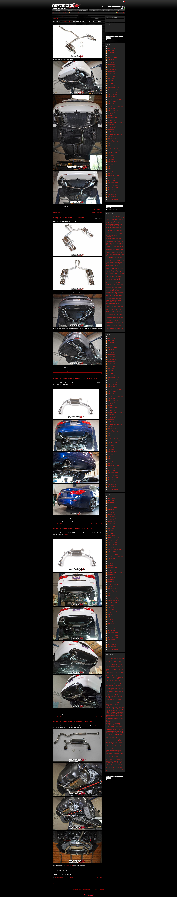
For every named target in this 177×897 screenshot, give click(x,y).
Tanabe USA (56, 18)
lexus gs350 (116, 257)
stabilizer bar (113, 290)
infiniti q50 (118, 249)
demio (117, 233)
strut (119, 292)
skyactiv (116, 285)
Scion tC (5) (110, 169)
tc (116, 319)
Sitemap (102, 889)
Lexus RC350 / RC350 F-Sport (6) (114, 134)
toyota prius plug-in (116, 322)
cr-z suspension (109, 233)
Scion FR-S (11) (110, 162)
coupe (116, 232)
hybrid (111, 246)
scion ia (114, 284)
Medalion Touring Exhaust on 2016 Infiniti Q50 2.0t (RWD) (73, 528)
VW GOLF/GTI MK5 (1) (112, 198)
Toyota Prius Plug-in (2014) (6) (114, 191)
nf (119, 270)
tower (111, 320)
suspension (115, 300)
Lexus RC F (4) (110, 131)
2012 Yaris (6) (110, 50)
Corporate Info (77, 889)
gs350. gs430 (112, 243)
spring (116, 287)
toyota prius (109, 322)
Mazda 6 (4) (110, 140)
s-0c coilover (118, 282)
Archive (59, 12)
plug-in (121, 274)
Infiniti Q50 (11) (111, 97)
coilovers (119, 230)
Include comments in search (112, 40)
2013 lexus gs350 (109, 217)
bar (110, 228)
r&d (117, 279)
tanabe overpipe (113, 309)
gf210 (118, 241)
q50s (122, 278)
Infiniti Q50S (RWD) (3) (112, 101)
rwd (67, 521)
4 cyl (76, 209)
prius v (113, 276)
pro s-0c (119, 276)
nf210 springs (113, 271)
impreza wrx (108, 249)
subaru (56, 877)
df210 (120, 233)
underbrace (108, 325)
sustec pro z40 (109, 303)
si (113, 285)
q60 (107, 279)
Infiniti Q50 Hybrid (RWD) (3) (114, 99)
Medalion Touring (71, 725)
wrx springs (112, 328)
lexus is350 (116, 260)
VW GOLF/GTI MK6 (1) (112, 199)
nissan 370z (110, 273)
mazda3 (116, 266)
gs (58, 371)
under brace (120, 323)
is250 (119, 252)
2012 (111, 216)
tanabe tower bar (112, 319)
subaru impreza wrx (118, 296)
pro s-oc (113, 278)
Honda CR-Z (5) (110, 80)
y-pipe (122, 328)
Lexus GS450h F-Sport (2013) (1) (114, 122)
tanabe (56, 209)
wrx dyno (110, 327)
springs (115, 289)
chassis (108, 230)
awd (121, 227)
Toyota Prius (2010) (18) (112, 184)
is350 (122, 252)
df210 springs (109, 235)
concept (107, 232)
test (118, 319)
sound (107, 287)
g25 (107, 240)
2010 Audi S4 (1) (111, 47)
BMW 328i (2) (110, 62)
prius (107, 276)
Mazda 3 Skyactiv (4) (112, 138)
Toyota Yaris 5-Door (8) (112, 196)
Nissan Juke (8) (110, 157)
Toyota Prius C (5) (111, 189)
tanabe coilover (118, 305)
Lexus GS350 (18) (111, 120)
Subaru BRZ (99, 877)
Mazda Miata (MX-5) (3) (112, 141)
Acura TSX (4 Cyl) (98, 209)
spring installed (109, 289)
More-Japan (108, 28)
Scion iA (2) (110, 164)
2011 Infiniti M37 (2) (112, 48)
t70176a (82, 521)
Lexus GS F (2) (110, 119)
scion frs (111, 284)
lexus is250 (120, 259)
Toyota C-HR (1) (111, 180)
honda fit (108, 246)
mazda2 (113, 266)
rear (113, 281)
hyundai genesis (117, 246)
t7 (72, 877)
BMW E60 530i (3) (111, 66)
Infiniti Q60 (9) (110, 103)
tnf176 (120, 319)
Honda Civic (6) (110, 78)
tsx (73, 209)
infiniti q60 (111, 251)
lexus (56, 371)
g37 (109, 240)
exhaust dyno (114, 236)
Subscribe (73, 12)
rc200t (107, 281)
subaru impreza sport (110, 296)
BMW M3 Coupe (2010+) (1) (113, 75)
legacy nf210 (110, 255)
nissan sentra (121, 273)
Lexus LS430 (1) (111, 127)
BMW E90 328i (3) (111, 68)
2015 (116, 222)
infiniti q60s (116, 251)
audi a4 (117, 227)
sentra (111, 285)
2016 (107, 225)
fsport (115, 238)
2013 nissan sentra (117, 217)
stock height (114, 292)
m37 (119, 263)
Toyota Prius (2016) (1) (112, 187)
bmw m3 (114, 228)
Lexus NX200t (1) (111, 129)
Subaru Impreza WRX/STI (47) (114, 175)
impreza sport (120, 247)
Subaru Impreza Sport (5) (112, 173)
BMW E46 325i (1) (111, 64)
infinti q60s (111, 252)
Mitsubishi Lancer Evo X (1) (113, 150)
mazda (107, 265)
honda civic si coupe (113, 244)
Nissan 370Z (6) (110, 154)
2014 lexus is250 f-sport (118, 219)
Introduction (108, 19)
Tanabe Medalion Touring (67, 21)
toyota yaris (112, 323)
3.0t (61, 521)
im (122, 246)
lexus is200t (114, 259)
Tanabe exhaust (96, 725)
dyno (117, 235)
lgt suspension (115, 263)
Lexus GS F (99, 371)
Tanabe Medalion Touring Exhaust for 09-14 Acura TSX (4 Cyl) (74, 17)
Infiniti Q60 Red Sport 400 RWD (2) (115, 106)
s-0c (115, 282)
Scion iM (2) (110, 166)
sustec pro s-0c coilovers (117, 301)
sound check (111, 287)
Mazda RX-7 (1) (110, 143)
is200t (117, 252)
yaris (119, 328)
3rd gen (115, 225)
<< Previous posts (55, 883)
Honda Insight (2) (111, 85)
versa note (115, 325)
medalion (60, 209)
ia (120, 246)
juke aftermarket (118, 254)
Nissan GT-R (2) (110, 155)
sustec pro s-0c (109, 301)
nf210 (108, 271)
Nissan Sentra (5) (111, 159)
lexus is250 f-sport (110, 260)
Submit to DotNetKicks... (58, 212)
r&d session (113, 279)
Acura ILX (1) (110, 52)
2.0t (61, 714)
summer (111, 300)
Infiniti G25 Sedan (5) (112, 90)
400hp (64, 521)
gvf (116, 243)
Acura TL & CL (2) (111, 54)
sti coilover (120, 290)
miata (107, 270)
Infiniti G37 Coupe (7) (112, 94)
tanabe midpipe (113, 308)
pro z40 (116, 278)
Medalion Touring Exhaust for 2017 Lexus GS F (69, 217)
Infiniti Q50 (99, 521)
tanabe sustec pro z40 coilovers (116, 314)
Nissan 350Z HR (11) (112, 152)
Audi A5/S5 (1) (110, 61)
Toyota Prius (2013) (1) (112, 185)
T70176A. (71, 384)
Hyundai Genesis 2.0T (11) (113, 87)
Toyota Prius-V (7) (111, 192)
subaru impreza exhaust (117, 295)
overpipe (117, 274)
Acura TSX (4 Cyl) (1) (112, 57)
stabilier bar (120, 289)
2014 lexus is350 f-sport (111, 221)
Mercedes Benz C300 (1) (112, 148)
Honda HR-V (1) (111, 83)
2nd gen (110, 225)
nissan (118, 271)
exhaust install (120, 236)
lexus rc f (117, 262)
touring (64, 209)
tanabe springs (115, 311)
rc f (120, 279)
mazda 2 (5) (110, 136)
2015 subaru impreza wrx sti (116, 224)
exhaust (68, 209)
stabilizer (108, 290)
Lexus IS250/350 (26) (112, 126)
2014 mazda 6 (119, 221)
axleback (108, 228)
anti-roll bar (108, 227)
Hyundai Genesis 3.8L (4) (113, 89)
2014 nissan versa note (110, 222)
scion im (118, 284)
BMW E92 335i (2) (111, 73)
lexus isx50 (112, 262)
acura (71, 209)
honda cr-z (120, 244)
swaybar (118, 303)
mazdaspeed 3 (121, 266)
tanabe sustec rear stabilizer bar (112, 316)
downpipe (114, 235)
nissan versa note (109, 274)
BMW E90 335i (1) (111, 69)
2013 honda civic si (119, 216)
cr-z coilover (120, 232)
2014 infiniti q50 (109, 219)
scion (107, 284)
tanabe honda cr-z (109, 306)
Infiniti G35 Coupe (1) (112, 92)
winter (121, 325)
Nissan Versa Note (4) (112, 161)
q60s (109, 279)
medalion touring (117, 268)
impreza (108, 247)
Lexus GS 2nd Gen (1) (112, 117)
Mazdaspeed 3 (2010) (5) (112, 147)
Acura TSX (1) (110, 55)
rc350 (110, 281)
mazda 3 (114, 265)
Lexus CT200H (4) (111, 112)
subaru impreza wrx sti (110, 298)
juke (114, 254)
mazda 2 (111, 265)
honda (118, 243)
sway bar (114, 303)
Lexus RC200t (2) (111, 133)
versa (112, 325)
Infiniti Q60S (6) (111, 108)
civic (111, 230)
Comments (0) (99, 212)
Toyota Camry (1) (111, 178)
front (109, 238)
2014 (122, 218)
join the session (109, 254)
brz (59, 877)
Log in (78, 12)
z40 (107, 330)
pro (116, 276)
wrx (107, 327)
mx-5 (114, 270)
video (119, 325)
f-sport (119, 238)
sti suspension (109, 292)
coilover (115, 230)
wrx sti (116, 328)
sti (117, 290)
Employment (86, 889)
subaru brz (121, 293)
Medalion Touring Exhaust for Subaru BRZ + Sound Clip (72, 721)
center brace (120, 228)
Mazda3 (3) (109, 145)
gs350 (107, 243)
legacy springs (116, 255)
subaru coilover (109, 295)
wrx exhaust (115, 327)
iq (114, 252)
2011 (109, 216)
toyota (120, 320)
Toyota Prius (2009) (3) (112, 182)
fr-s (113, 238)
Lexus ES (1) (110, 113)
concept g (112, 232)
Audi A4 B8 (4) (110, 59)
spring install (120, 287)
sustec (120, 300)
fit (106, 238)
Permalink (93, 212)
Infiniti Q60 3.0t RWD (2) (113, 104)
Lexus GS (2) (110, 115)
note (114, 274)
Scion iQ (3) (110, 168)
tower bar (115, 320)
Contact (65, 12)
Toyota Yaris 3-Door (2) (112, 194)
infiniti (56, 521)
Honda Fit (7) (110, 82)
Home (54, 12)
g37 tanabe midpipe (114, 240)
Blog (107, 30)
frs (111, 238)
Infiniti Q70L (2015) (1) (112, 110)
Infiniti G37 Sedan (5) (112, 96)
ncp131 (116, 270)
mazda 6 (118, 265)
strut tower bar (111, 293)
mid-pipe (110, 270)
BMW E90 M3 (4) (111, 71)
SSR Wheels (108, 26)
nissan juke (115, 273)
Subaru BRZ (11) (111, 171)
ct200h (114, 233)
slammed (120, 285)
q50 (59, 521)
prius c (110, 276)
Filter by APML (120, 12)
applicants (114, 227)
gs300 (122, 241)
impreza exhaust (114, 247)
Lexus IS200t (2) (111, 124)
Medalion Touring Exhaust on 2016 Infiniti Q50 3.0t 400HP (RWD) (76, 378)
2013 (114, 216)
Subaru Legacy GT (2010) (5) (113, 176)
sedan (108, 285)
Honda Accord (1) (111, 76)
